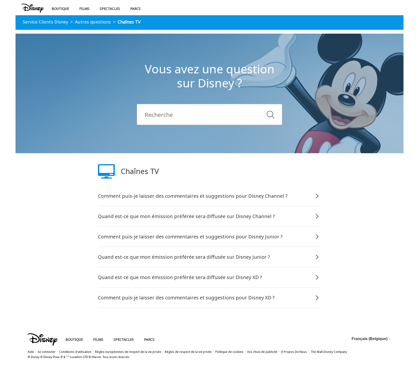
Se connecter (47, 352)
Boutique (60, 8)
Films (84, 8)
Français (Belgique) (370, 339)
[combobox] (209, 114)
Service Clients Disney (45, 22)
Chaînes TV (129, 22)
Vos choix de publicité (262, 352)
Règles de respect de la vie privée (188, 352)
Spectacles (110, 8)
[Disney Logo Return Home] (32, 8)
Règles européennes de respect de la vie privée (128, 352)
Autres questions (93, 22)
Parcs (135, 8)
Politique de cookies (229, 352)
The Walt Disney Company (329, 352)
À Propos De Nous (294, 352)
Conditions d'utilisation (75, 352)
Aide (31, 352)
